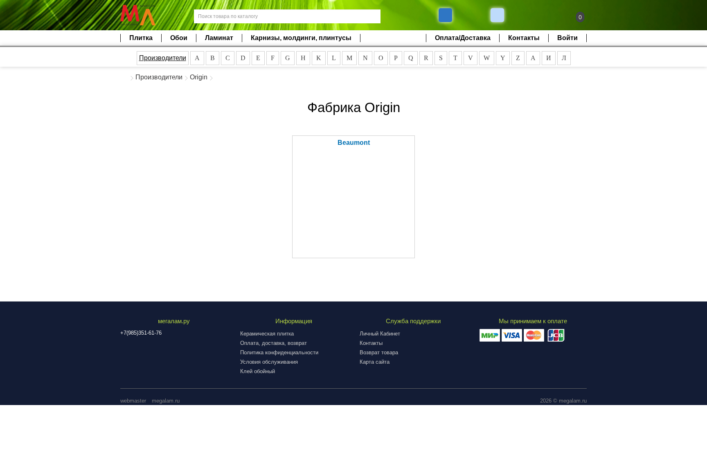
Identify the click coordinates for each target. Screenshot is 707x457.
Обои (178, 37)
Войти (567, 37)
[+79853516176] (445, 15)
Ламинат (219, 37)
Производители (162, 57)
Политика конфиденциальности (279, 352)
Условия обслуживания (269, 362)
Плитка (141, 37)
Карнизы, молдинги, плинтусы (301, 37)
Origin (198, 77)
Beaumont (354, 142)
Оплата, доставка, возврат (273, 343)
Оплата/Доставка (463, 37)
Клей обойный (257, 371)
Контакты (524, 37)
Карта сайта (375, 362)
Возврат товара (379, 352)
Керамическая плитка (267, 334)
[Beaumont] (353, 206)
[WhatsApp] (498, 15)
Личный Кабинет (380, 334)
